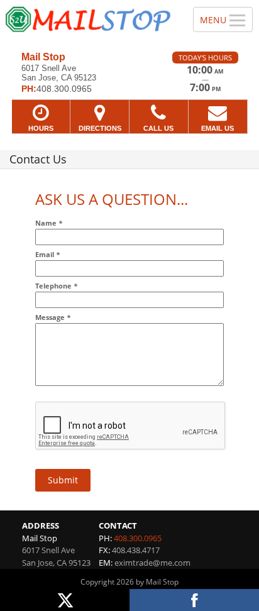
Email (47, 254)
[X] (65, 600)
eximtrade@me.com (152, 562)
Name (48, 223)
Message (52, 317)
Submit (63, 480)
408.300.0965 (138, 538)
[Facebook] (194, 600)
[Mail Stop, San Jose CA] (89, 21)
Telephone (56, 285)
